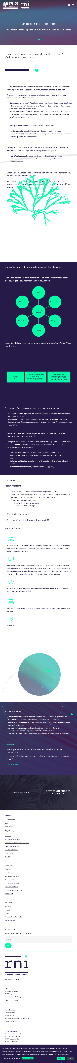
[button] (73, 5)
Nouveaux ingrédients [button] (12, 876)
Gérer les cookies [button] (27, 1058)
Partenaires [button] (8, 826)
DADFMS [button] (7, 869)
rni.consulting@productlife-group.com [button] (17, 1018)
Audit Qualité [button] (9, 853)
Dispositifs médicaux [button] (11, 887)
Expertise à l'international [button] (13, 846)
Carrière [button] (7, 830)
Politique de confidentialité (11, 1058)
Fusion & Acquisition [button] (11, 850)
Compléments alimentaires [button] (13, 890)
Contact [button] (7, 913)
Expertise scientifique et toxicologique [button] (17, 843)
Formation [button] (8, 836)
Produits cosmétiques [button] (12, 883)
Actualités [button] (8, 910)
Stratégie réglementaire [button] (12, 839)
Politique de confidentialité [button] (13, 917)
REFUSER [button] (70, 1058)
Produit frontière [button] (10, 880)
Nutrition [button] (7, 873)
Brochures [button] (8, 906)
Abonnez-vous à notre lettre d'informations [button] (18, 933)
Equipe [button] (7, 823)
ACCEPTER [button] (61, 1058)
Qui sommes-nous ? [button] (11, 819)
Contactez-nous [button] (13, 764)
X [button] (75, 1046)
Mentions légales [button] (10, 920)
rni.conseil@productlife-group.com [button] (16, 997)
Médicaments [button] (9, 893)
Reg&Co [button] (7, 856)
